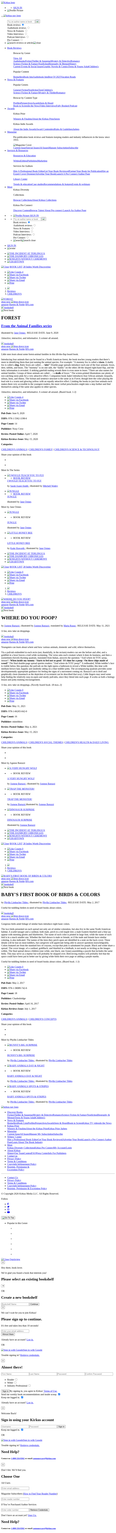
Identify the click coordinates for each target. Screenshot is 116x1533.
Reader (11, 1379)
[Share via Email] (16, 280)
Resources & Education (24, 155)
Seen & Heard (46, 103)
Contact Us (12, 1177)
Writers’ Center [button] (14, 1136)
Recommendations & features (58, 184)
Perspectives (26, 103)
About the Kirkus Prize (43, 119)
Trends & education (22, 184)
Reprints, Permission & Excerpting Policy (18, 1168)
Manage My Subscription (41, 1134)
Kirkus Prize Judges (57, 1128)
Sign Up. (32, 1515)
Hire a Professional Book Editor (22, 1139)
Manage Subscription (59, 147)
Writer (10, 1382)
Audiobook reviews (17, 28)
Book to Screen (20, 105)
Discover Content (21, 210)
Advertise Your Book (45, 174)
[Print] (10, 283)
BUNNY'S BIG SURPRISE (21, 1055)
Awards (36, 103)
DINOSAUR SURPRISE (19, 820)
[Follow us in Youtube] (8, 1212)
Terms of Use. (50, 1391)
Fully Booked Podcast (66, 105)
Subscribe (73, 147)
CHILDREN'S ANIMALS (14, 449)
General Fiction (20, 90)
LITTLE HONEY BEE (18, 543)
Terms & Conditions (17, 1161)
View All (17, 58)
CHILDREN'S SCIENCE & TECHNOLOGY (77, 449)
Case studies (38, 184)
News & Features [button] (15, 79)
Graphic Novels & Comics (55, 66)
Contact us (12, 1156)
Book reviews (14, 25)
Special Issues (32, 147)
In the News (34, 105)
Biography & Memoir (59, 64)
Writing (16, 161)
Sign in (5, 1391)
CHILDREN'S (14, 294)
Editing (23, 161)
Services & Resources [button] (17, 150)
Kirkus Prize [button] (13, 1126)
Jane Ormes (20, 333)
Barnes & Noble (17, 304)
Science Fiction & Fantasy (25, 64)
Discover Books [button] (15, 1112)
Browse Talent (37, 210)
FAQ (33, 1153)
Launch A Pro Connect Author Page (73, 174)
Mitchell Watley (50, 486)
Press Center (42, 1153)
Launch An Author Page (74, 210)
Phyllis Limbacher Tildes (16, 902)
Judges (76, 129)
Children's (94, 66)
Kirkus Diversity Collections (20, 1147)
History (72, 64)
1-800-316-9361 (18, 1458)
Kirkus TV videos (91, 1123)
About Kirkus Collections (44, 200)
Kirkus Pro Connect (43, 1147)
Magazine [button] (12, 132)
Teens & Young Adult (78, 66)
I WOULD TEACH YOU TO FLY (24, 480)
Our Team (19, 1153)
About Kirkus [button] (13, 1150)
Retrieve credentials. (30, 1355)
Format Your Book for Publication (85, 171)
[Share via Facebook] (18, 274)
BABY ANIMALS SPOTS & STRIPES (26, 1096)
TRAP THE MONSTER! (19, 799)
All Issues (44, 147)
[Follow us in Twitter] (8, 1206)
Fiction (28, 61)
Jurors (57, 119)
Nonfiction (43, 64)
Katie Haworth (17, 548)
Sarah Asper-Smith (19, 486)
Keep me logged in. (11, 1397)
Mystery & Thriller (47, 92)
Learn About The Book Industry (27, 1142)
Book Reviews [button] (14, 48)
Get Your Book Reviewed (56, 171)
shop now (6, 301)
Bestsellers (18, 77)
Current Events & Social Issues (28, 66)
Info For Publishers (57, 1153)
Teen (40, 90)
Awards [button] (11, 108)
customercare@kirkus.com (44, 1458)
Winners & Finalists (22, 119)
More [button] (9, 187)
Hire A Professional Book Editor (28, 171)
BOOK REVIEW (22, 478)
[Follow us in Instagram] (8, 1209)
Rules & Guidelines (63, 129)
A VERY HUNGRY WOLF (21, 778)
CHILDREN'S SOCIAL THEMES (46, 742)
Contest (27, 1153)
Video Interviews (15, 34)
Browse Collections (22, 200)
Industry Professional (17, 1385)
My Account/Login (62, 1147)
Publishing (32, 161)
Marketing (42, 161)
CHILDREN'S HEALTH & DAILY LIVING (87, 742)
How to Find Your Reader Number (40, 1493)
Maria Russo (70, 625)
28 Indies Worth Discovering (37, 267)
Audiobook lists (40, 77)
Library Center (20, 179)
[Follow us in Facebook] (8, 1204)
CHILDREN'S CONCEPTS (42, 1019)
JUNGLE (12, 496)
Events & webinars (81, 184)
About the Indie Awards (24, 129)
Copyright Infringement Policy (21, 1164)
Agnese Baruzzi (12, 625)
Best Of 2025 (54, 77)
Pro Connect (13, 40)
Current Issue (19, 147)
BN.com (29, 304)
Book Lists (22, 1123)
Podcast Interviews (16, 37)
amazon (5, 304)
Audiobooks (19, 61)
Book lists (28, 77)
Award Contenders (45, 129)
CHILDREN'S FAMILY (41, 449)
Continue (34, 1304)
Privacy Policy (14, 1158)
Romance (75, 61)
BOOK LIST (16, 267)
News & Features (15, 31)
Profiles (17, 103)
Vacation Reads (68, 77)
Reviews (11, 291)
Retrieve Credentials (39, 1510)
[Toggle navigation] (2, 16)
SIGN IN (17, 7)
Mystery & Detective (61, 61)
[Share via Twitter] (16, 277)
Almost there (8, 1334)
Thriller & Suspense (41, 61)
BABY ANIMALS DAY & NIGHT (24, 1076)
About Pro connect (53, 210)
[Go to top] (8, 1217)
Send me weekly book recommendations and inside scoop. (29, 1394)
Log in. (30, 1339)
